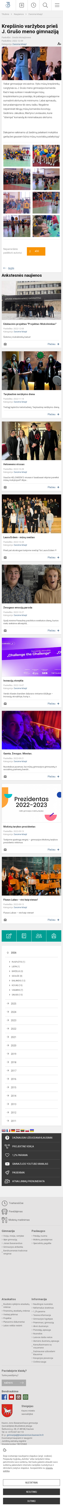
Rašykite (8, 1383)
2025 (13, 1003)
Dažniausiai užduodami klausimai (32, 1137)
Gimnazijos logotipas (43, 1319)
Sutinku (31, 1501)
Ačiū (34, 251)
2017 (13, 1070)
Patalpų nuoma (40, 1236)
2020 (13, 1045)
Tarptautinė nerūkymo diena (19, 394)
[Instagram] (18, 1397)
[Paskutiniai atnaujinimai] (33, 5)
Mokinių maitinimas (19, 1219)
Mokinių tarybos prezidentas (19, 826)
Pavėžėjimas (15, 1211)
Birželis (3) (17, 971)
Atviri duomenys (40, 1326)
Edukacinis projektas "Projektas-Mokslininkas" (29, 324)
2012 (13, 1112)
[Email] (25, 1397)
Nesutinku (31, 1492)
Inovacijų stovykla (13, 680)
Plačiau (51, 344)
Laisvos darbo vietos (42, 1337)
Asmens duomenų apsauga (46, 1341)
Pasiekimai (18, 1172)
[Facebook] (4, 1397)
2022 (13, 1028)
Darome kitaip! (36, 14)
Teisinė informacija (42, 1315)
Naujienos (19, 14)
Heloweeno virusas (14, 464)
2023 (13, 1020)
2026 (13, 952)
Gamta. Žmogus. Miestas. (17, 753)
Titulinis (6, 14)
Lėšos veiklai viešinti (12, 1325)
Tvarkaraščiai (15, 1203)
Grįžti (11, 268)
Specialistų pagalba (42, 1243)
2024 (13, 1012)
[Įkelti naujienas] (22, 5)
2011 (13, 1121)
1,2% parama (39, 1311)
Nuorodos (37, 1333)
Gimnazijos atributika (13, 1247)
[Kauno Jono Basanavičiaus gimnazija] (8, 4)
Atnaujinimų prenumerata (28, 1181)
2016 (13, 1079)
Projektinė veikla (23, 1146)
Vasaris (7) (17, 990)
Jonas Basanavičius (12, 1243)
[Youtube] (11, 1397)
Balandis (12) (18, 981)
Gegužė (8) (17, 976)
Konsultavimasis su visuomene (42, 1346)
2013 (13, 1104)
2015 (13, 1087)
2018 (13, 1062)
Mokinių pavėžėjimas (42, 1239)
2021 (13, 1037)
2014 (13, 1095)
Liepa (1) (16, 966)
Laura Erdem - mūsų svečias (19, 537)
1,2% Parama (20, 1155)
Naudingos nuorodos (43, 1304)
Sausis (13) (17, 995)
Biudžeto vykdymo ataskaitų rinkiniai (16, 1305)
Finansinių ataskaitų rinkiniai (16, 1311)
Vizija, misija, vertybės (13, 1236)
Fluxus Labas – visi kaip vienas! (20, 899)
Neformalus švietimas (43, 1308)
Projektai (7, 1318)
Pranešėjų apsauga (42, 1330)
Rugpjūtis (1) (18, 962)
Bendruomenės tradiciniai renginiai (15, 1252)
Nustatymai (31, 1482)
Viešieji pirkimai (10, 1314)
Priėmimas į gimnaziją (43, 1322)
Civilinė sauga (39, 1362)
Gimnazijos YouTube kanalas (30, 1164)
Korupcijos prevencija (43, 1358)
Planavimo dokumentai (14, 1322)
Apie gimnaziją (10, 1239)
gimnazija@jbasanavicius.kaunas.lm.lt (25, 1435)
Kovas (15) (17, 985)
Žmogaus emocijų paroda (17, 607)
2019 (13, 1054)
